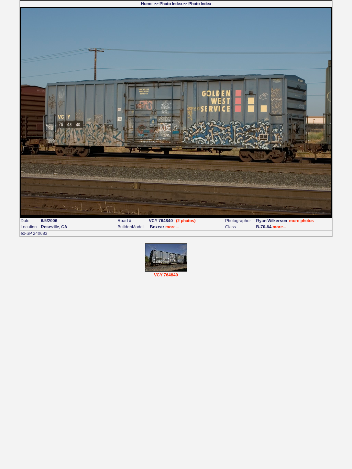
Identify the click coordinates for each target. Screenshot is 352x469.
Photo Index (171, 3)
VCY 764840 (166, 275)
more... (172, 227)
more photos (301, 220)
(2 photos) (186, 220)
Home (147, 3)
